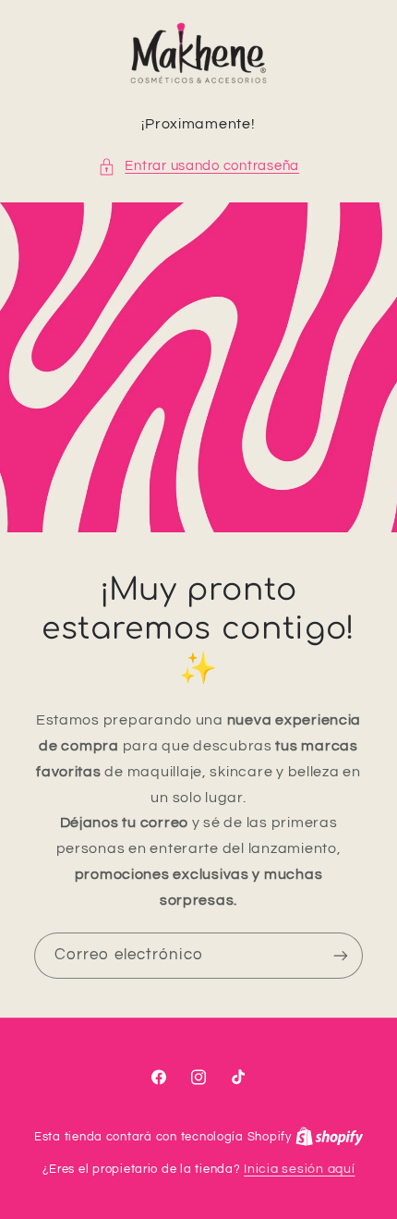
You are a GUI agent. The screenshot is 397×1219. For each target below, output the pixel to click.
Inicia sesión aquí (299, 1169)
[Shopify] (329, 1136)
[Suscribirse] (340, 956)
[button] (198, 166)
